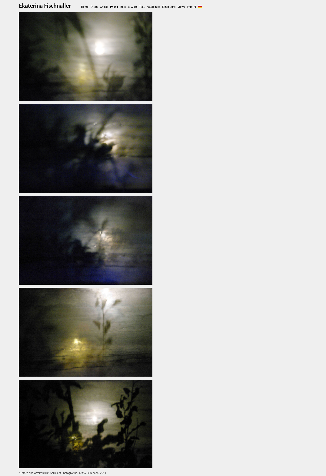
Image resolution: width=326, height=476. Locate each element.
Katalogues (153, 6)
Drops (94, 6)
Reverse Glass (128, 6)
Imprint (191, 6)
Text (142, 6)
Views (181, 6)
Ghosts (104, 6)
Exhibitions (168, 6)
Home (84, 6)
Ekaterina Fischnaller (45, 6)
